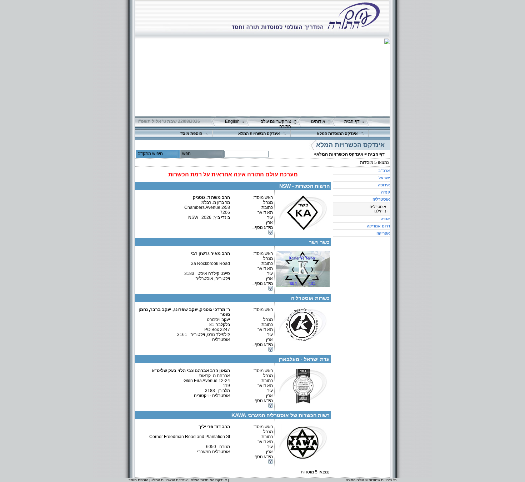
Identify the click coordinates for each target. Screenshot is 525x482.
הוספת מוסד (191, 133)
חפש (186, 153)
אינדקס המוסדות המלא (337, 133)
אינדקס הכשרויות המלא (259, 133)
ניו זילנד (379, 211)
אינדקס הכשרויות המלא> (338, 154)
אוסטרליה (378, 207)
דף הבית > (374, 154)
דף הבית (352, 121)
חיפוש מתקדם (150, 153)
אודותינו (318, 121)
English (232, 121)
